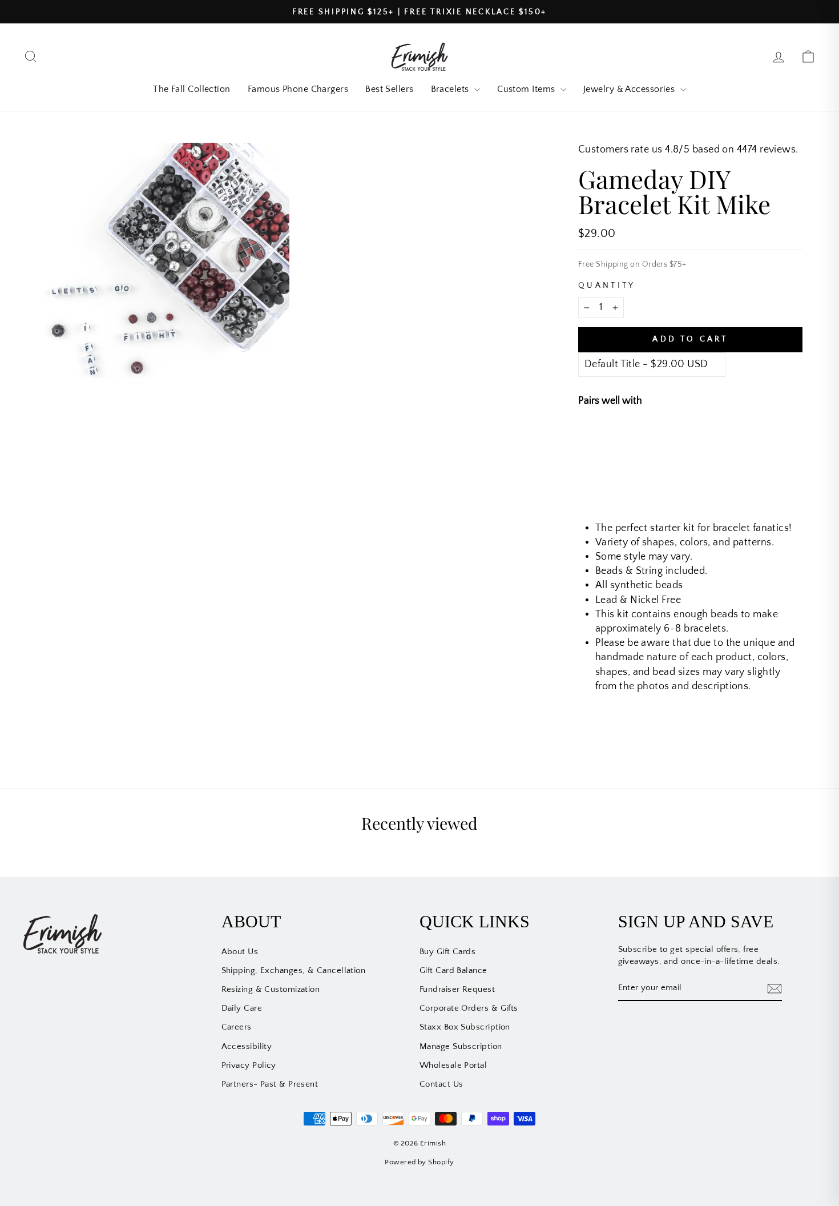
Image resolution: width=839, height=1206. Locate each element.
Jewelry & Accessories (630, 89)
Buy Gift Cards (447, 951)
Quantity (607, 285)
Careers (236, 1027)
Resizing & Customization (270, 989)
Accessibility (246, 1046)
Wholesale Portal (453, 1065)
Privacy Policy (248, 1065)
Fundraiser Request (457, 989)
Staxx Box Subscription (465, 1027)
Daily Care (242, 1008)
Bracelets (451, 89)
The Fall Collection (192, 89)
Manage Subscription (461, 1046)
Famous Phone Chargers (298, 89)
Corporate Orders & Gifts (469, 1008)
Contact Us (441, 1084)
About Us (240, 951)
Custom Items (527, 89)
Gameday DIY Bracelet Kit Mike (712, 439)
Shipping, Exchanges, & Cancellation (293, 970)
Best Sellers (389, 89)
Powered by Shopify (419, 1162)
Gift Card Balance (453, 970)
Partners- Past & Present (269, 1084)
